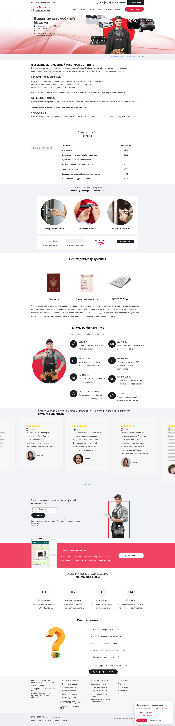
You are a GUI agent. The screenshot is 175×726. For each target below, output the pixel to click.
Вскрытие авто (88, 229)
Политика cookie (61, 720)
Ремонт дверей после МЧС (71, 707)
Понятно (142, 720)
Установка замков (121, 228)
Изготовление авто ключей (98, 695)
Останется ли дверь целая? (105, 643)
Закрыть (34, 526)
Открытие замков (54, 229)
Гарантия (83, 9)
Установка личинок (99, 680)
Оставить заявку (135, 2)
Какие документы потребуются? (107, 636)
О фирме (124, 687)
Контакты (118, 9)
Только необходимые (154, 720)
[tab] (116, 629)
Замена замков (69, 687)
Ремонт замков (69, 691)
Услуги (75, 9)
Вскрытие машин (130, 57)
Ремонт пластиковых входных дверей (99, 700)
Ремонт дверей (69, 698)
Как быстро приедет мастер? (106, 629)
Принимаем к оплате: (121, 718)
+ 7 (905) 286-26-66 (62, 102)
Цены (92, 9)
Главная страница (116, 57)
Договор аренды (120, 299)
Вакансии (108, 9)
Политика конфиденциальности (42, 720)
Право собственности (87, 299)
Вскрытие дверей (70, 684)
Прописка (54, 299)
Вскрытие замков (70, 680)
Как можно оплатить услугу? (106, 657)
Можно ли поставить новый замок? (109, 650)
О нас (100, 9)
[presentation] (85, 484)
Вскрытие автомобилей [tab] (43, 148)
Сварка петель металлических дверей (70, 702)
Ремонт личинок (69, 694)
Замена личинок (98, 684)
